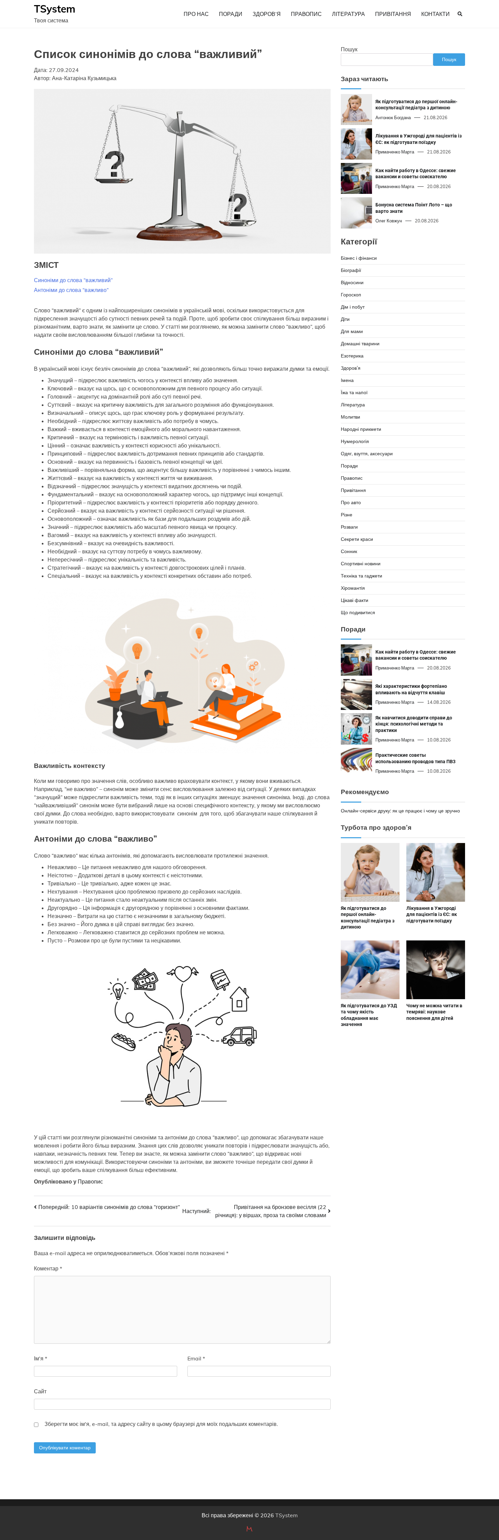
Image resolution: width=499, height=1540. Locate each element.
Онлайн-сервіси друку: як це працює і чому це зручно (400, 811)
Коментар (48, 1268)
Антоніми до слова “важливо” (71, 290)
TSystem (54, 8)
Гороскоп (351, 295)
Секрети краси (357, 539)
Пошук (349, 49)
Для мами (352, 331)
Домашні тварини (360, 344)
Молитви (350, 417)
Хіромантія (353, 588)
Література (348, 14)
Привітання (393, 14)
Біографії (351, 270)
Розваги (349, 527)
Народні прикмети (361, 429)
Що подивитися (358, 612)
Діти (345, 319)
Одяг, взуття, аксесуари (367, 454)
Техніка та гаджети (361, 576)
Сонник (349, 551)
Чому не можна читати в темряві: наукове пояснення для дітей (434, 1012)
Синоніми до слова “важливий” (73, 280)
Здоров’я (267, 14)
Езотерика (352, 356)
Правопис (306, 14)
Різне (346, 515)
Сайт (40, 1391)
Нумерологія (355, 441)
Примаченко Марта (394, 151)
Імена (347, 380)
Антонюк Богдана (393, 117)
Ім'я (40, 1358)
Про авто (351, 502)
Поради (230, 14)
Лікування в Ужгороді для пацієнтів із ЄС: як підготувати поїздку (418, 139)
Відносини (352, 282)
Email (196, 1358)
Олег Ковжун (388, 220)
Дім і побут (353, 307)
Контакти (435, 14)
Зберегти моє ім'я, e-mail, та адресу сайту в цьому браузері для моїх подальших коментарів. (161, 1423)
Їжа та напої (354, 392)
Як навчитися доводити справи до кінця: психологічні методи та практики (413, 724)
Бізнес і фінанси (359, 258)
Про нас (196, 14)
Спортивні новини (361, 564)
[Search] (460, 14)
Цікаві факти (354, 600)
